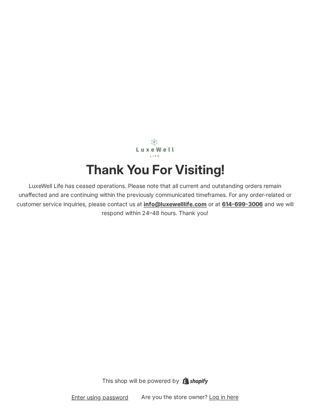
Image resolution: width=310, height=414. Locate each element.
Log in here (224, 396)
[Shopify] (195, 380)
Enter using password (99, 397)
